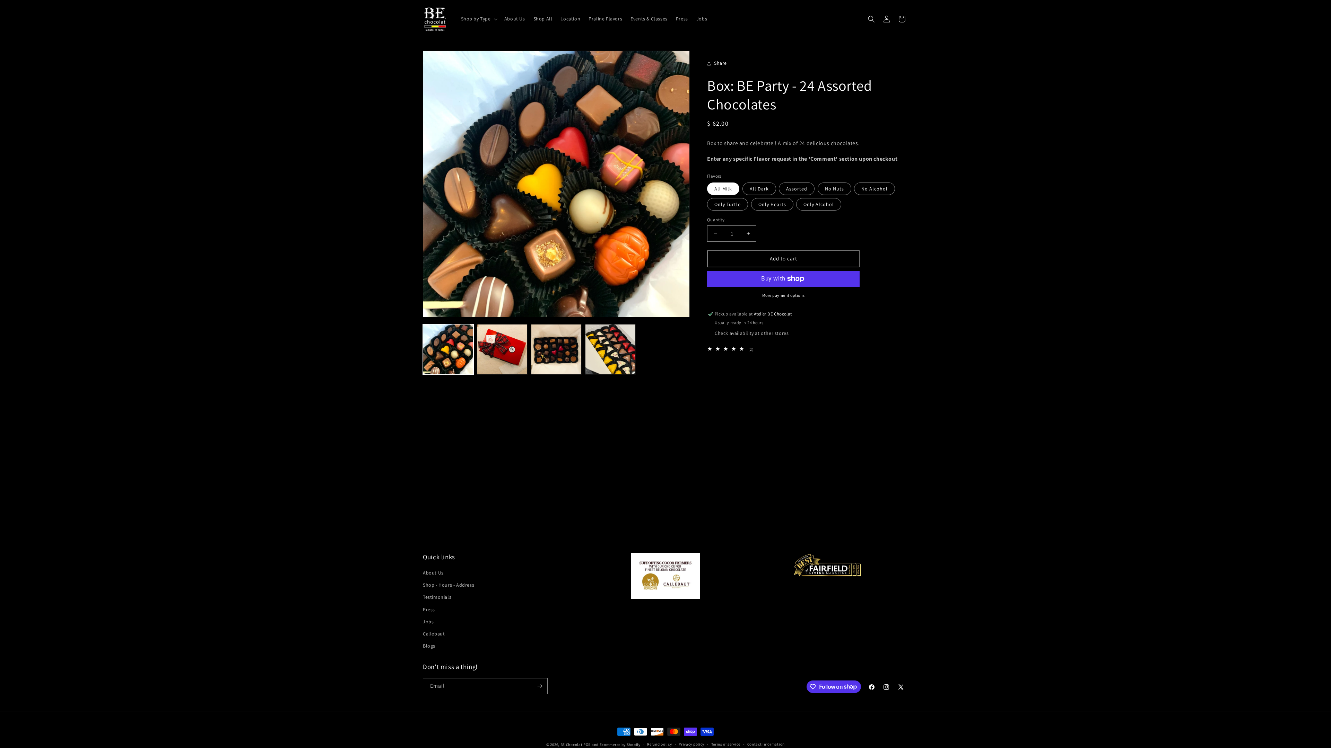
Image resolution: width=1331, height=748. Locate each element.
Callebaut (434, 634)
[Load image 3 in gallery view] (556, 349)
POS (587, 744)
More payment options (783, 295)
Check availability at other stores (752, 333)
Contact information (766, 744)
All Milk (723, 189)
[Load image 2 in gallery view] (502, 349)
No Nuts (834, 189)
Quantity (715, 220)
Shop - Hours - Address (448, 585)
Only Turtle (727, 204)
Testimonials (437, 597)
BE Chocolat (571, 744)
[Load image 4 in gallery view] (610, 349)
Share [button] (720, 63)
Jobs (428, 621)
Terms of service (725, 744)
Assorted (796, 189)
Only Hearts (772, 204)
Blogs (429, 646)
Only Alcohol (818, 204)
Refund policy (659, 744)
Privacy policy (691, 744)
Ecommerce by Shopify (620, 744)
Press (429, 609)
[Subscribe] (539, 686)
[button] (478, 18)
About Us (433, 573)
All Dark (759, 189)
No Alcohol (874, 189)
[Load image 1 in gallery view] (448, 349)
